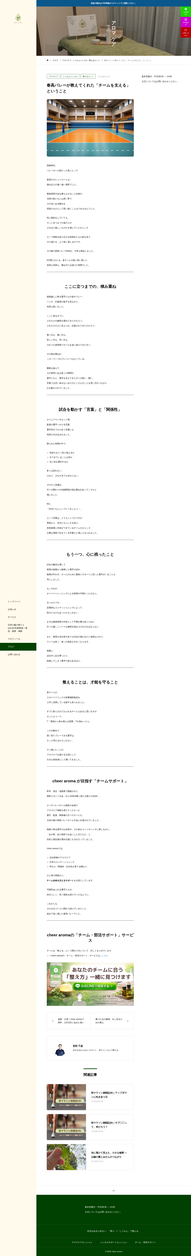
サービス (12, 617)
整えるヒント (88, 76)
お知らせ (12, 609)
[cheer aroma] (18, 18)
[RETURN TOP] (113, 1190)
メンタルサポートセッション (113, 1242)
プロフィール (14, 639)
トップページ (14, 601)
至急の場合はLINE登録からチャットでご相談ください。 (114, 3)
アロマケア (53, 76)
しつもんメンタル (70, 76)
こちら (105, 955)
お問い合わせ (14, 654)
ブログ (11, 647)
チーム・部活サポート (145, 1242)
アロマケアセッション (82, 1242)
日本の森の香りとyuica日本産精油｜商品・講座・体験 (17, 628)
